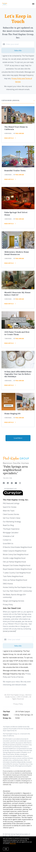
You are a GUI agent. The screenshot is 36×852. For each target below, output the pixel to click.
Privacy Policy (8, 604)
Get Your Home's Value (11, 518)
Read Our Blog (8, 525)
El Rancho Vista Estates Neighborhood (17, 547)
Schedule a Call (8, 536)
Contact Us (7, 540)
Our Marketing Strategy (12, 522)
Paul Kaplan (19, 133)
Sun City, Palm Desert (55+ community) (17, 591)
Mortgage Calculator (10, 532)
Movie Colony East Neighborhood (15, 554)
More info (13, 843)
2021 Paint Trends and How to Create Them (17, 333)
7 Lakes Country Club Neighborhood (16, 573)
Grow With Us (8, 543)
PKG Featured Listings (11, 503)
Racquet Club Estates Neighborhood (16, 565)
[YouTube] (16, 483)
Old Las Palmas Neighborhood (14, 562)
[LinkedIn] (8, 483)
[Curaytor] (13, 495)
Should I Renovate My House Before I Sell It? (17, 293)
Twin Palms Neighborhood (13, 576)
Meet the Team (8, 511)
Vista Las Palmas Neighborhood (15, 580)
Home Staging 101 (12, 413)
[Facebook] (4, 483)
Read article (9, 138)
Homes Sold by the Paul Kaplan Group (17, 587)
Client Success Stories (11, 514)
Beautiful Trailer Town (15, 170)
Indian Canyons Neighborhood (14, 551)
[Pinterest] (12, 483)
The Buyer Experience (11, 529)
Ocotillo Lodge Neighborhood (14, 558)
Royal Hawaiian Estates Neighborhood (17, 569)
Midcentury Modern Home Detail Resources (16, 253)
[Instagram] (20, 483)
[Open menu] (33, 4)
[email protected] (9, 631)
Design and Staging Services (13, 601)
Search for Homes (9, 507)
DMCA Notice (8, 584)
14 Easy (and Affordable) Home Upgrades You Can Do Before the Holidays (18, 374)
